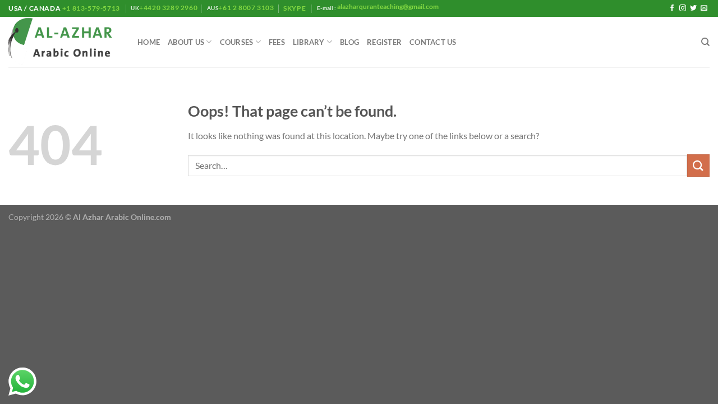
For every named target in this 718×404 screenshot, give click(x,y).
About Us (186, 42)
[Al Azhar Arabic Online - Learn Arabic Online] (64, 42)
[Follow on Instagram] (682, 8)
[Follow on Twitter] (693, 8)
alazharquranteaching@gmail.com (387, 6)
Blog (349, 42)
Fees (277, 42)
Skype (295, 8)
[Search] (705, 42)
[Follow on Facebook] (672, 8)
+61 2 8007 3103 (246, 7)
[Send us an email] (704, 8)
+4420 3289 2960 (168, 7)
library (309, 42)
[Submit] (698, 165)
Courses (237, 42)
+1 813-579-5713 (91, 8)
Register (384, 42)
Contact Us (433, 42)
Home (148, 42)
